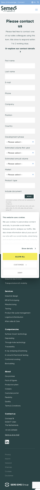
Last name (10, 71)
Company (9, 104)
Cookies (8, 471)
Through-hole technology (15, 342)
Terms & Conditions (13, 406)
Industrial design (11, 296)
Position (8, 115)
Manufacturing (10, 304)
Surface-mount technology (16, 334)
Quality (8, 402)
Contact (21, 2)
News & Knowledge (8, 2)
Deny (20, 273)
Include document (13, 191)
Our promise (10, 376)
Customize (19, 265)
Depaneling (9, 338)
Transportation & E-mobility (16, 283)
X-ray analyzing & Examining (16, 351)
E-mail (8, 82)
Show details (27, 248)
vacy (9, 455)
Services (9, 291)
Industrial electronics (13, 279)
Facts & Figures (11, 380)
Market (8, 169)
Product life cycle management (17, 313)
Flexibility (8, 397)
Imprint (7, 459)
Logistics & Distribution (14, 317)
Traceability (10, 347)
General (8, 463)
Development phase (14, 137)
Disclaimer (9, 476)
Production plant (11, 385)
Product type (11, 180)
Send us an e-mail (12, 435)
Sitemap (8, 467)
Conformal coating (12, 359)
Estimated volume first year (17, 148)
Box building (9, 364)
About (8, 371)
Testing (8, 309)
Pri (6, 455)
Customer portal (11, 393)
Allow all (20, 257)
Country (8, 126)
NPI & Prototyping (12, 300)
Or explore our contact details (20, 48)
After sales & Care (12, 321)
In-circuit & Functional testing (16, 355)
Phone (8, 93)
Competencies (12, 329)
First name (10, 60)
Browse (29, 196)
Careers (8, 389)
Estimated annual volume (16, 158)
